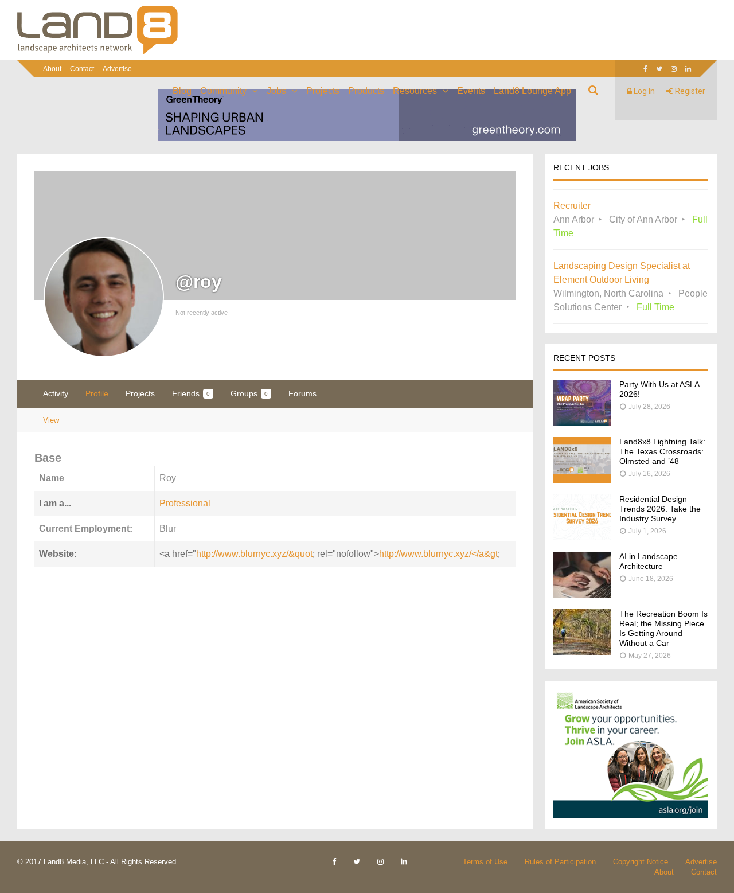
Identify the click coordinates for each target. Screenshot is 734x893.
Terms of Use (485, 861)
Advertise (117, 69)
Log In (643, 91)
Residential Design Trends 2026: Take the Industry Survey (660, 508)
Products (366, 91)
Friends (191, 393)
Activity (55, 393)
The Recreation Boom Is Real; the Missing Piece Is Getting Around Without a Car (663, 628)
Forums (302, 393)
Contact (82, 69)
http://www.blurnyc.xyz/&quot (254, 554)
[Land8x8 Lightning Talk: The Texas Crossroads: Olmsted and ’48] (582, 480)
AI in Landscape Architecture (648, 561)
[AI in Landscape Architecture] (582, 594)
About (52, 69)
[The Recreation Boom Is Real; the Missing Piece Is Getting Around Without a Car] (582, 652)
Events (471, 91)
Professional (184, 503)
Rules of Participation (560, 861)
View (51, 420)
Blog (182, 91)
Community (223, 91)
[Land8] (97, 52)
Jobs (276, 91)
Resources (415, 91)
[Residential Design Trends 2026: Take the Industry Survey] (582, 537)
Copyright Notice (640, 861)
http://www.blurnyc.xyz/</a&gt (438, 554)
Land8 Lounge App (532, 91)
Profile (96, 393)
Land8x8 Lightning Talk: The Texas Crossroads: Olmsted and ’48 (662, 451)
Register (689, 91)
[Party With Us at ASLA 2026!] (582, 422)
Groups (249, 393)
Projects (322, 91)
